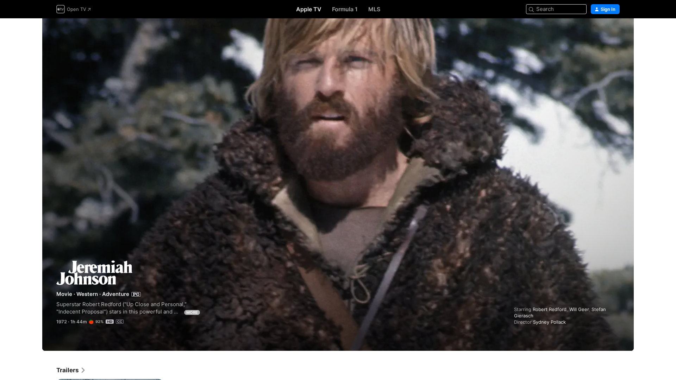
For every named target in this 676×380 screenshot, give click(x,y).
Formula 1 (345, 9)
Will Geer (579, 309)
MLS (374, 9)
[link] (71, 370)
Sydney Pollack (549, 322)
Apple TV (308, 9)
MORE (192, 312)
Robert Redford (550, 309)
